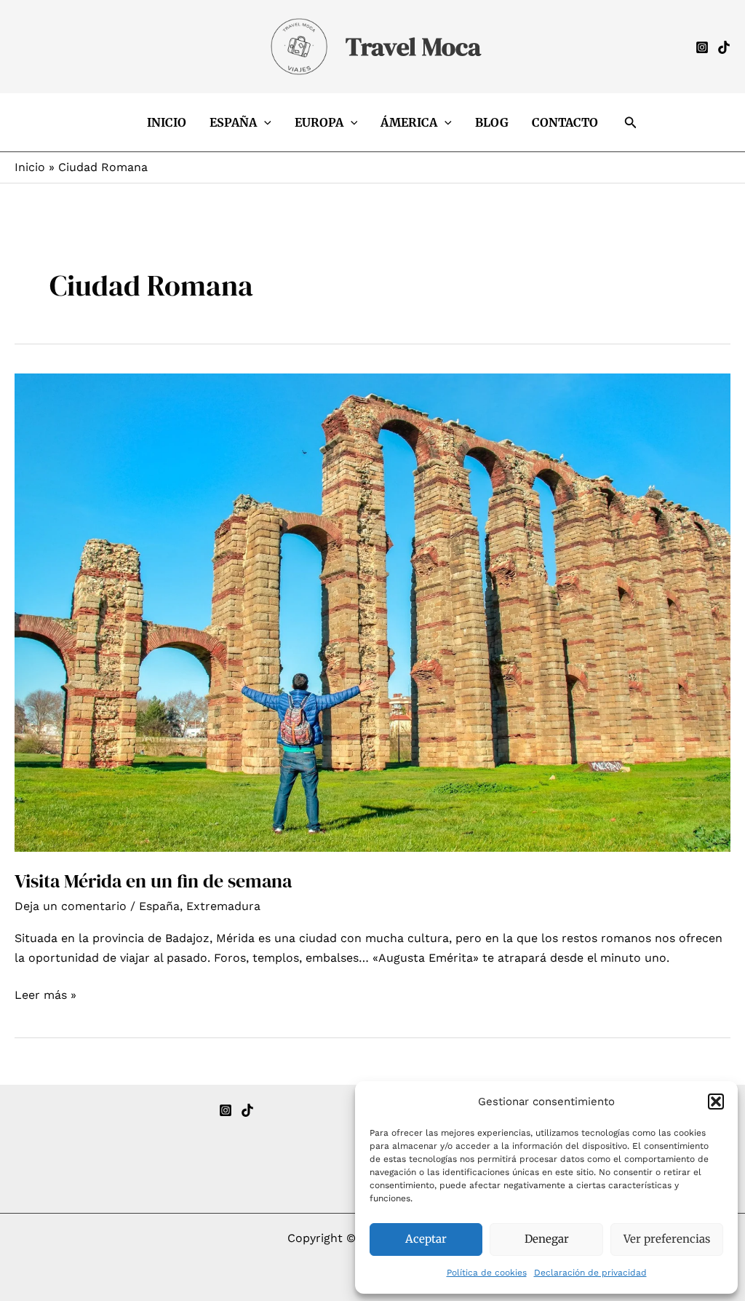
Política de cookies (487, 1273)
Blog (492, 122)
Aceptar (426, 1239)
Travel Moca (413, 46)
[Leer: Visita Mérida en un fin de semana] (372, 612)
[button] (716, 1101)
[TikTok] (247, 1110)
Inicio (166, 122)
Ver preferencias (667, 1239)
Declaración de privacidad (590, 1273)
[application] (264, 122)
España (233, 122)
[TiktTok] (723, 47)
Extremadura (223, 906)
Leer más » (45, 996)
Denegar (547, 1239)
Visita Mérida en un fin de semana (153, 881)
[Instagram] (702, 47)
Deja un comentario (71, 906)
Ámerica (409, 122)
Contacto (565, 122)
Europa (319, 122)
